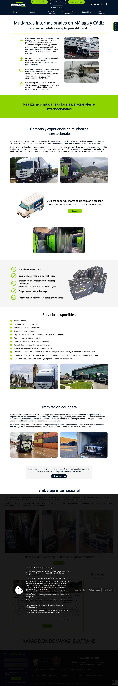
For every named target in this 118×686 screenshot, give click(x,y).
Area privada (57, 7)
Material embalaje (101, 12)
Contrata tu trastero (39, 2)
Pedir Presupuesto (57, 2)
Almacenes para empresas (68, 12)
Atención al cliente (76, 2)
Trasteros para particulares (52, 12)
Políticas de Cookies (54, 612)
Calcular (75, 211)
